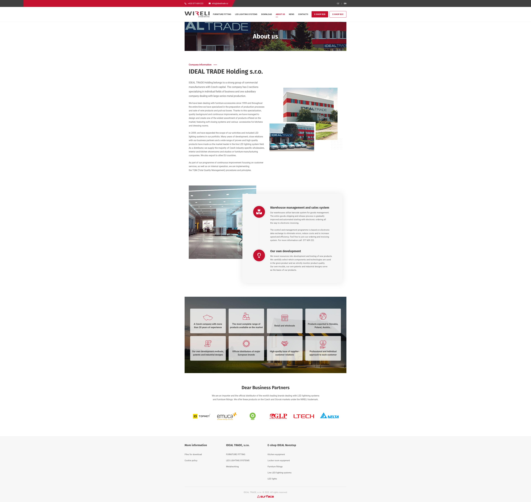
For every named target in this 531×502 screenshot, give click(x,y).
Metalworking (232, 466)
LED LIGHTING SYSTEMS (237, 460)
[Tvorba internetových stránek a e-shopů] (265, 496)
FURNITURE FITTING (235, 454)
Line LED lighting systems (279, 472)
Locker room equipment (279, 460)
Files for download (193, 454)
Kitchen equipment (276, 454)
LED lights (272, 479)
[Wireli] (197, 14)
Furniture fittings (275, 466)
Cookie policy (191, 460)
